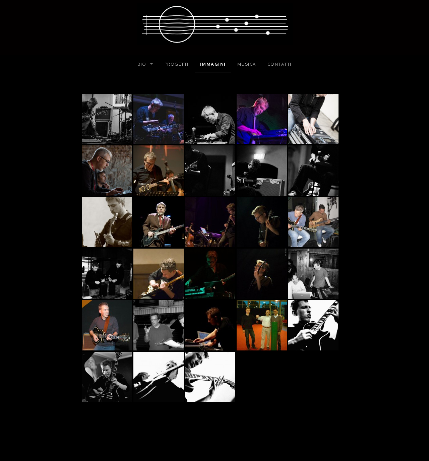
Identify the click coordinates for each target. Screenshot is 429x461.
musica (246, 64)
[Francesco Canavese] (215, 23)
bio (141, 64)
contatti (279, 64)
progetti (177, 64)
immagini (213, 64)
